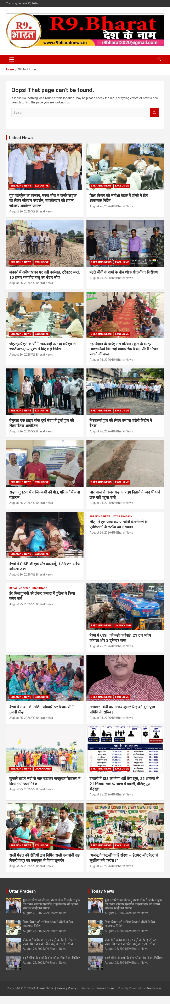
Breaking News (21, 185)
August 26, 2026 (20, 211)
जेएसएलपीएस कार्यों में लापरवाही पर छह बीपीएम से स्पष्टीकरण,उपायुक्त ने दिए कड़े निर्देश (42, 346)
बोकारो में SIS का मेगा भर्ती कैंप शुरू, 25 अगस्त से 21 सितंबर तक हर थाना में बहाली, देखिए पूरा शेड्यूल (124, 783)
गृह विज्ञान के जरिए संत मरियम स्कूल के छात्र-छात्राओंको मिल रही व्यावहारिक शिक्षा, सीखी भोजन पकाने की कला (124, 348)
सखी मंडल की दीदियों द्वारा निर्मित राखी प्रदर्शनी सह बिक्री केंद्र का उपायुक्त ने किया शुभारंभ (44, 858)
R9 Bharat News (42, 211)
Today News (102, 891)
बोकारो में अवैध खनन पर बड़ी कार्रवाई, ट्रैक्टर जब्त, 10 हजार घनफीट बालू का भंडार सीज (44, 275)
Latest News (21, 137)
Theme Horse (104, 988)
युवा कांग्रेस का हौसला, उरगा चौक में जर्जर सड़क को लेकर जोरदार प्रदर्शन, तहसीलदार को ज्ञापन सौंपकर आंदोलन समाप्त (42, 200)
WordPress (154, 988)
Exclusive (42, 185)
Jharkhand (39, 588)
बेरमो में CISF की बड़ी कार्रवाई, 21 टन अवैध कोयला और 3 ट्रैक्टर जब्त (120, 638)
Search (154, 112)
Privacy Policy (66, 988)
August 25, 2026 (20, 604)
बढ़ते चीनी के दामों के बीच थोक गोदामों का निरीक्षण (124, 272)
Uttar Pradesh (122, 516)
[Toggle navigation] (11, 59)
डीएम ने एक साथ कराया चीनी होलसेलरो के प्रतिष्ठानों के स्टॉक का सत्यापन (119, 524)
